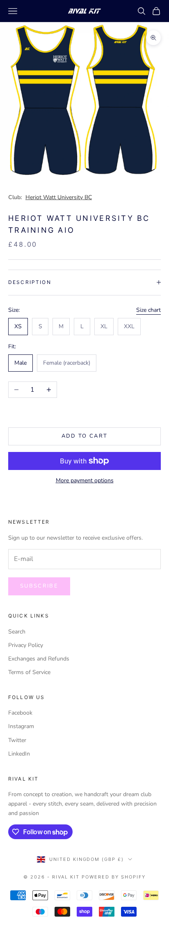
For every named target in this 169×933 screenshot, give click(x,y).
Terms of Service (29, 672)
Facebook (20, 713)
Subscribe (39, 586)
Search (16, 632)
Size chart (148, 310)
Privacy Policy (25, 645)
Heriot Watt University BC (58, 197)
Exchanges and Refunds (38, 659)
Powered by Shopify (114, 877)
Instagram (21, 726)
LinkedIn (19, 754)
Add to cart (85, 436)
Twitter (17, 740)
